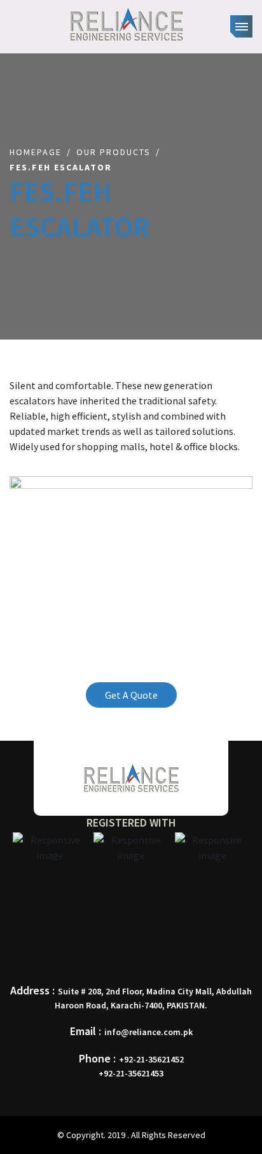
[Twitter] (126, 948)
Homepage (36, 152)
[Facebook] (104, 948)
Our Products (113, 152)
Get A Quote (131, 695)
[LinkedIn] (149, 948)
